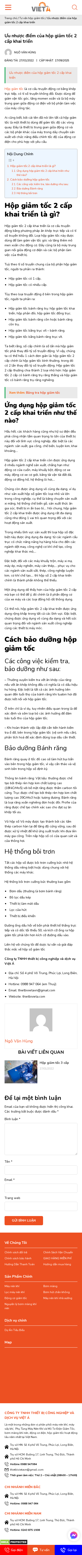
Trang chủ (11, 18)
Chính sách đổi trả (16, 1252)
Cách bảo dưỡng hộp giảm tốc (29, 179)
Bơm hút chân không (56, 1292)
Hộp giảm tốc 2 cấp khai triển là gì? (33, 166)
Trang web (12, 1198)
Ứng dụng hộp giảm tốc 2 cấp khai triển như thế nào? (43, 173)
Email (10, 1180)
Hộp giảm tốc (14, 89)
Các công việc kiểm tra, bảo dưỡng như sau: (43, 184)
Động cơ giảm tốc (16, 1298)
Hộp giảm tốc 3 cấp (54, 1063)
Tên (8, 1161)
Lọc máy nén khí (15, 1292)
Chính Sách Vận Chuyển (58, 1252)
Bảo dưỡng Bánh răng (30, 188)
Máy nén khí (12, 1286)
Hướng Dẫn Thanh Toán (20, 1264)
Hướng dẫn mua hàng (57, 1264)
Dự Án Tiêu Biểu (15, 1330)
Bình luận (12, 1119)
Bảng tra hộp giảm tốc (43, 392)
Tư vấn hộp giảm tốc (32, 18)
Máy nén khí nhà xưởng (57, 1298)
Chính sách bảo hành (18, 1258)
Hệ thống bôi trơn (27, 193)
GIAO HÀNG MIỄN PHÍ (57, 1258)
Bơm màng (50, 1286)
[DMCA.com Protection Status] (14, 1542)
